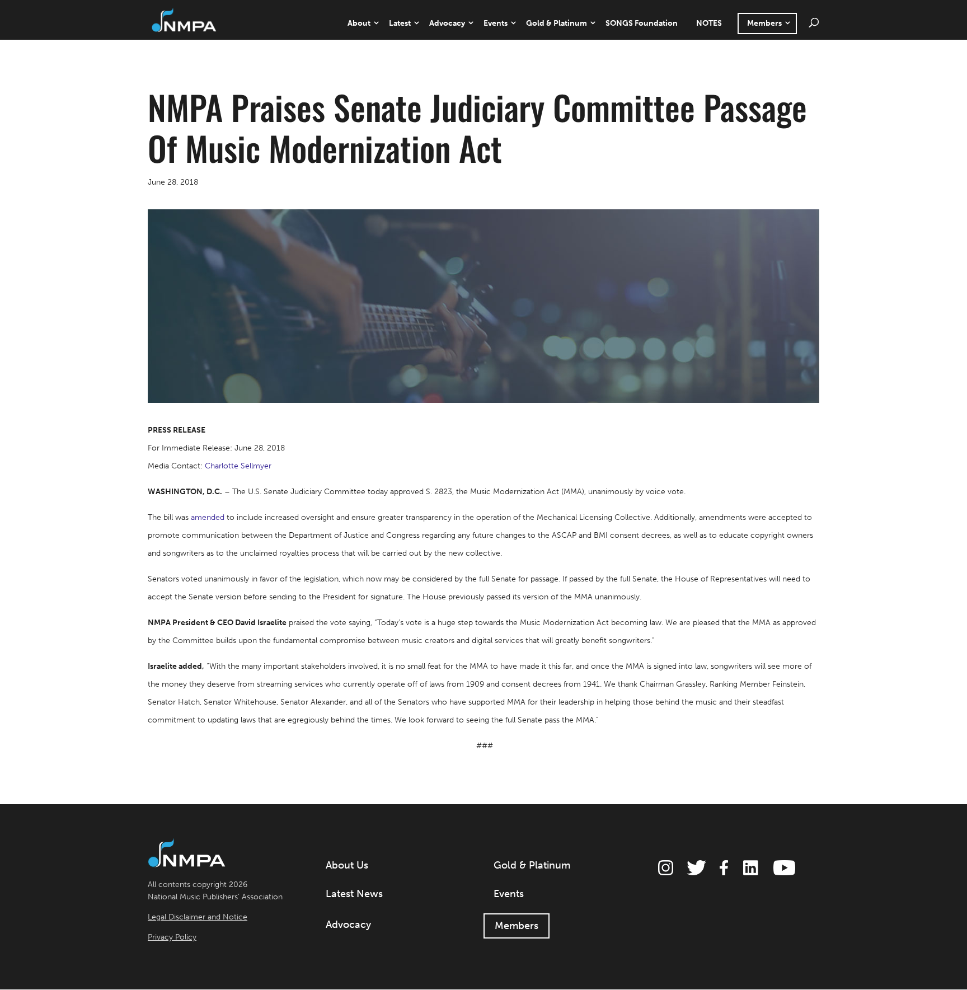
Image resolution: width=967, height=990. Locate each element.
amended (207, 517)
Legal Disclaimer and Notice (197, 917)
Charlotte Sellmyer (238, 466)
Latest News (354, 894)
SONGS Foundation (641, 23)
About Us (347, 865)
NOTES (709, 23)
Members (764, 23)
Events (496, 23)
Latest (400, 23)
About (359, 23)
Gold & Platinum (556, 23)
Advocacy (447, 23)
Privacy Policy (172, 937)
